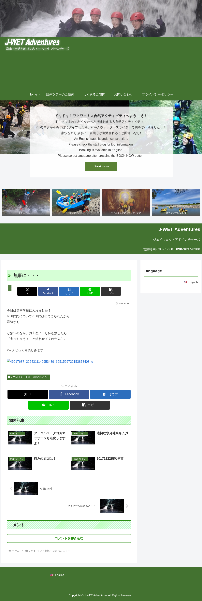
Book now (101, 166)
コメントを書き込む (69, 538)
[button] (111, 291)
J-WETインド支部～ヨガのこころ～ (30, 377)
